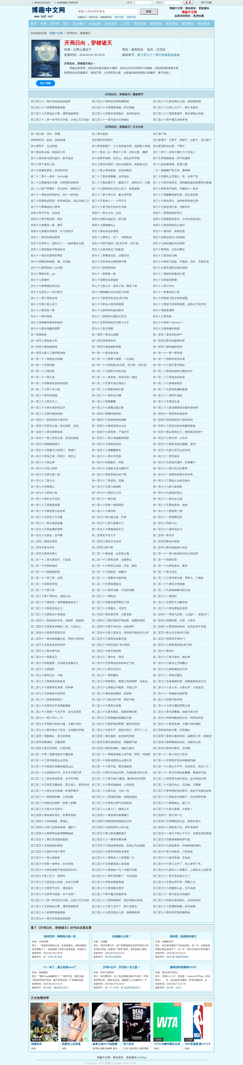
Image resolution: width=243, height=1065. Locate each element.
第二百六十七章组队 (43, 669)
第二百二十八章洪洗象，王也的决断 (113, 590)
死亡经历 (128, 1044)
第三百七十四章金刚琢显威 (108, 882)
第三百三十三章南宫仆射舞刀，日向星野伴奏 (179, 796)
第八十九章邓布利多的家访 (108, 310)
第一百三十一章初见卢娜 (106, 395)
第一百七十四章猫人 (43, 486)
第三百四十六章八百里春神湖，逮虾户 (53, 827)
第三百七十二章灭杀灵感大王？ (171, 876)
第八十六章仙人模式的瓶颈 (108, 304)
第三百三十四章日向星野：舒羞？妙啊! (54, 803)
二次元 (125, 23)
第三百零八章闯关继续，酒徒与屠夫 (113, 748)
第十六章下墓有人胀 (43, 164)
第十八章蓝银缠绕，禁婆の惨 (170, 164)
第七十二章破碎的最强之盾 (169, 273)
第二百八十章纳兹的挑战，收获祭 (112, 693)
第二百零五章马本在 (43, 547)
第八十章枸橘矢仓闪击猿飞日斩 (110, 292)
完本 (66, 23)
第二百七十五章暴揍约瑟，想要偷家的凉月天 (179, 681)
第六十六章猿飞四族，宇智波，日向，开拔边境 (181, 261)
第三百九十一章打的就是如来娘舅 (51, 101)
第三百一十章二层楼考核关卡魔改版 (52, 754)
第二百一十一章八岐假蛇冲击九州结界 (175, 553)
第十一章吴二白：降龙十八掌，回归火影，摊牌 (120, 152)
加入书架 (45, 83)
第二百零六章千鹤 (102, 547)
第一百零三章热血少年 (44, 340)
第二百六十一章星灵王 (44, 657)
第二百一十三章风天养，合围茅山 (112, 559)
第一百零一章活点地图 (105, 334)
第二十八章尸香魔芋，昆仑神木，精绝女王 (56, 188)
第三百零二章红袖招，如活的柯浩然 (113, 736)
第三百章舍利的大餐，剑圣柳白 (171, 730)
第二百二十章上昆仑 (165, 571)
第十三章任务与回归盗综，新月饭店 (52, 158)
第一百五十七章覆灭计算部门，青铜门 (53, 450)
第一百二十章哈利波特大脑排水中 (173, 371)
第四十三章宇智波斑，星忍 (47, 219)
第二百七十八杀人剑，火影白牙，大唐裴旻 (178, 687)
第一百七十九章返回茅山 (167, 492)
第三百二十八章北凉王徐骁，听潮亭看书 (55, 790)
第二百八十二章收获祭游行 (47, 699)
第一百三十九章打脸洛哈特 (47, 413)
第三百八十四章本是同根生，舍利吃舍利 (116, 113)
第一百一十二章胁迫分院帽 (47, 359)
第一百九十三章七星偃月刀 (108, 523)
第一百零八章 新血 (52, 957)
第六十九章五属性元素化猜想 (170, 267)
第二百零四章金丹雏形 (166, 541)
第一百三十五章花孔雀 (166, 401)
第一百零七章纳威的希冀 (106, 346)
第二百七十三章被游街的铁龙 (48, 681)
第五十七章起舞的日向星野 (169, 243)
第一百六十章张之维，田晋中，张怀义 (53, 456)
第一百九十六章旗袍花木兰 (108, 529)
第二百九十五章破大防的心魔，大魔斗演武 (56, 723)
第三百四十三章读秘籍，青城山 (49, 821)
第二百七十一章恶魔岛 (105, 675)
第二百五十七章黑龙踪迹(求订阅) (172, 644)
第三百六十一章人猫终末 (45, 857)
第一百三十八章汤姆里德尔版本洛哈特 (175, 407)
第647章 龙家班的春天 (178, 957)
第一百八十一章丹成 (104, 498)
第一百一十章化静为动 (105, 352)
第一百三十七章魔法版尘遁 (108, 407)
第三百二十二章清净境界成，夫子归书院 (55, 778)
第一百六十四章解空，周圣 (108, 462)
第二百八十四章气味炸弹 (167, 699)
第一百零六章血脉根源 (44, 346)
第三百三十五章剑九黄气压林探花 (112, 803)
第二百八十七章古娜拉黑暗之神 (171, 705)
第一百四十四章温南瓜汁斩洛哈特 (173, 419)
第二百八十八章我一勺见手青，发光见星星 (56, 711)
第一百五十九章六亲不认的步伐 (171, 450)
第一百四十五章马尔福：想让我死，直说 (55, 425)
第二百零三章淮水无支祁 (106, 541)
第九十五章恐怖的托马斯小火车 (110, 322)
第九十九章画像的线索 (166, 328)
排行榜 (54, 23)
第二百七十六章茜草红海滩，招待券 (52, 687)
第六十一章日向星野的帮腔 (47, 255)
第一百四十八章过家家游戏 (47, 432)
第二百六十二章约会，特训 (108, 657)
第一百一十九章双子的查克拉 (109, 371)
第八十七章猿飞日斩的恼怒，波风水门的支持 (179, 304)
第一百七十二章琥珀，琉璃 (108, 480)
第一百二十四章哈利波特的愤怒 (49, 383)
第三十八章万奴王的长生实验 (109, 206)
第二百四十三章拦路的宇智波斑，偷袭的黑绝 (118, 620)
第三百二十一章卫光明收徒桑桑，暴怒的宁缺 (179, 772)
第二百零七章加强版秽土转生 (170, 547)
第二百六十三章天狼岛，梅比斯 (171, 657)
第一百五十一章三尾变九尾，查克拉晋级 (55, 438)
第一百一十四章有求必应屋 (169, 359)
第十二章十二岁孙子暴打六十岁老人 (174, 152)
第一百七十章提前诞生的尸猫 (109, 474)
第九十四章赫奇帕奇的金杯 (47, 322)
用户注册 (206, 2)
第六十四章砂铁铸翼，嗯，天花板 (51, 261)
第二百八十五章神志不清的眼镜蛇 (51, 705)
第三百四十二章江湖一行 (167, 815)
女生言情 (111, 23)
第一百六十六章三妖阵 (44, 468)
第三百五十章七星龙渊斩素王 (109, 833)
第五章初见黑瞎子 (102, 140)
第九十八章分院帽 (102, 328)
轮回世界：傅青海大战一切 (60, 936)
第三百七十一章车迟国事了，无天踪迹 (114, 876)
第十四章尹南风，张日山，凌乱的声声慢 (116, 158)
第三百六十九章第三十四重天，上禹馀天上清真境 (182, 869)
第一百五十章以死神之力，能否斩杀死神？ (178, 432)
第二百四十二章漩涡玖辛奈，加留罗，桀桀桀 (57, 620)
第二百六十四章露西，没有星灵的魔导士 (55, 663)
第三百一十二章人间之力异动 (170, 754)
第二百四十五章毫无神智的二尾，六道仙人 (56, 626)
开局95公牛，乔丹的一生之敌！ (121, 967)
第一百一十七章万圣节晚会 (169, 365)
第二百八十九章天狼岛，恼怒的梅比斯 (114, 711)
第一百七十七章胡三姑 (44, 492)
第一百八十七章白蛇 (104, 511)
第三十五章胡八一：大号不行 (109, 200)
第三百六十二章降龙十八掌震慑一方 (113, 857)
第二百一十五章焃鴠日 (44, 565)
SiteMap (141, 1057)
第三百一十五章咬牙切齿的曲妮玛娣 (174, 760)
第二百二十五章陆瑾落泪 (106, 584)
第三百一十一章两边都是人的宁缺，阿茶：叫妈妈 (121, 754)
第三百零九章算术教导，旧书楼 (171, 748)
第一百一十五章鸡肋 (43, 365)
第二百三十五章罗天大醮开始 (170, 602)
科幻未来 (203, 23)
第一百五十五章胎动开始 (106, 444)
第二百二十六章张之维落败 (169, 584)
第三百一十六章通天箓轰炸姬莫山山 (52, 766)
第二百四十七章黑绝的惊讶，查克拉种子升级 (179, 626)
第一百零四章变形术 (104, 340)
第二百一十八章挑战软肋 (45, 571)
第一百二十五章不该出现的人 (109, 383)
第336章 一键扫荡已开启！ (56, 987)
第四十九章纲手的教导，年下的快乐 (52, 231)
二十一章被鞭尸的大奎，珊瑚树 (171, 170)
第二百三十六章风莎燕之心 (47, 608)
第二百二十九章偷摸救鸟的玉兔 (171, 590)
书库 (43, 23)
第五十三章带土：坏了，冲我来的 (112, 237)
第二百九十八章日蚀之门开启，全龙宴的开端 (57, 730)
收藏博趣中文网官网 (67, 2)
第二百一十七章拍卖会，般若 (170, 565)
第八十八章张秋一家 (43, 310)
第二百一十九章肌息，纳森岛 (109, 571)
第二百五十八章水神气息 (45, 650)
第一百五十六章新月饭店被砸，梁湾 (174, 444)
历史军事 (140, 23)
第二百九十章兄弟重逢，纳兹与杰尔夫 (175, 711)
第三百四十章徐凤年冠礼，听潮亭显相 (53, 815)
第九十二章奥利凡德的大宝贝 (109, 316)
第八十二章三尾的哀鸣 (44, 298)
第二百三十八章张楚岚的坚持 (170, 608)
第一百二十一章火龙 (43, 377)
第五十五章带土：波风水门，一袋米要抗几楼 (57, 243)
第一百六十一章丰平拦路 (106, 456)
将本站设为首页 (42, 2)
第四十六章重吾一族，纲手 (47, 225)
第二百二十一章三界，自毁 (47, 578)
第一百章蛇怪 (39, 334)
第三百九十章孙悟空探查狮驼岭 (110, 101)
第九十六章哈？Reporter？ (168, 322)
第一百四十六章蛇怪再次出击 (109, 425)
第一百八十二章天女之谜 (167, 498)
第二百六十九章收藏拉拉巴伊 (170, 669)
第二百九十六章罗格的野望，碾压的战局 (116, 723)
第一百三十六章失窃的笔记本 (48, 407)
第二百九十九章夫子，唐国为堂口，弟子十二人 (120, 730)
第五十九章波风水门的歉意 (108, 249)
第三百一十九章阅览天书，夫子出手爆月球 (56, 772)
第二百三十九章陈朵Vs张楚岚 (48, 614)
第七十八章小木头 (163, 286)
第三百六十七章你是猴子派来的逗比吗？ (55, 869)
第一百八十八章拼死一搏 (167, 511)
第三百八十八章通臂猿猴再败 (48, 107)
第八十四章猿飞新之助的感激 (170, 298)
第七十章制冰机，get (43, 273)
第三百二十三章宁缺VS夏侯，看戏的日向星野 (119, 778)
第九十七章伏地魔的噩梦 (45, 328)
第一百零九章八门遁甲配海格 (48, 352)
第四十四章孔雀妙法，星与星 (109, 219)
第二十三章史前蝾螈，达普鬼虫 (110, 176)
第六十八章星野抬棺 (104, 267)
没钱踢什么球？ (121, 936)
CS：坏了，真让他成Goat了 (59, 967)
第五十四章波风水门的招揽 (169, 237)
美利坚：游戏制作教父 (183, 936)
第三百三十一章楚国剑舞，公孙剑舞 (52, 796)
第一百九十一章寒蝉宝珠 (167, 517)
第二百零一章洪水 (163, 535)
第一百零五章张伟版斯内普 (169, 340)
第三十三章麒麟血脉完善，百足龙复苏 (175, 194)
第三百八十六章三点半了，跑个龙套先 (175, 107)
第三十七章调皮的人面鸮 (45, 206)
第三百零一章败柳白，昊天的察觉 (51, 736)
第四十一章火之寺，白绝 (106, 213)
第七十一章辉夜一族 (104, 273)
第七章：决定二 (175, 987)
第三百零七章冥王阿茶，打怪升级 (51, 748)
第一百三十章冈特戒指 (44, 395)
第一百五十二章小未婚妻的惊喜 (110, 438)
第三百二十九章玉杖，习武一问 (110, 790)
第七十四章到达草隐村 (105, 279)
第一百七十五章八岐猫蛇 (106, 486)
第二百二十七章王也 (43, 590)
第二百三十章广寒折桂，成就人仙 (51, 596)
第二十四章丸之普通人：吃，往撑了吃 (175, 176)
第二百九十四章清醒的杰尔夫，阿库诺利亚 (178, 717)
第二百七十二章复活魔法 (167, 675)
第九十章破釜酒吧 (163, 310)
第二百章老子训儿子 (104, 535)
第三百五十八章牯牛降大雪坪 (48, 851)
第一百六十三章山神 (43, 462)
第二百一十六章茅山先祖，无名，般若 (114, 565)
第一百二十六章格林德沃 (167, 383)
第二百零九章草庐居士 (44, 553)
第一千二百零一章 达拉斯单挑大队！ (123, 987)
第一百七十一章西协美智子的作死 (173, 474)
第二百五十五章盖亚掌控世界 (48, 644)
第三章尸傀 (159, 133)
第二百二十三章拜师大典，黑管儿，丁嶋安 (178, 578)
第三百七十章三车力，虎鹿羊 (48, 876)
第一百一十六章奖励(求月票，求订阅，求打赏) (119, 365)
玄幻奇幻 (79, 23)
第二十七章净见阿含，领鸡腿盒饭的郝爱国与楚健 (182, 182)
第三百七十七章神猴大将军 (108, 888)
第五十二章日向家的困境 (45, 237)
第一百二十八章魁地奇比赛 (108, 389)
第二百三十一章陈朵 (104, 596)
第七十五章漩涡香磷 (165, 279)
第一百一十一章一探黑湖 (167, 352)
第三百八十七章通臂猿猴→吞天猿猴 (113, 107)
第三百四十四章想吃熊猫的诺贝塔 (112, 821)
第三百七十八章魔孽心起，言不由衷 (174, 888)
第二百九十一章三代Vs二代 (47, 717)
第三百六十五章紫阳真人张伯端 (110, 863)
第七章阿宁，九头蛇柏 (44, 146)
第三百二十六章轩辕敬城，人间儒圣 (113, 784)
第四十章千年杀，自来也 (45, 213)
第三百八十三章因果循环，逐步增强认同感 (178, 113)
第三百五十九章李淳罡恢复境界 (110, 851)
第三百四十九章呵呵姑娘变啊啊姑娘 (52, 833)
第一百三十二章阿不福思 (167, 395)
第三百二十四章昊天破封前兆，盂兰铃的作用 (179, 778)
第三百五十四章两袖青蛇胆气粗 (171, 839)
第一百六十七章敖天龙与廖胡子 (110, 468)
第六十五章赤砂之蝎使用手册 (109, 261)
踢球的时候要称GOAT (183, 967)
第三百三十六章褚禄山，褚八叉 (171, 803)
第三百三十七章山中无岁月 (47, 809)
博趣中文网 (49, 12)
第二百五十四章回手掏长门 (169, 638)
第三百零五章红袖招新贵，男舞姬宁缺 (114, 742)
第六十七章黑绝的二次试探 (47, 267)
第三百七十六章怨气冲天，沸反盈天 (52, 888)
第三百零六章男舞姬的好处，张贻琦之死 (177, 742)
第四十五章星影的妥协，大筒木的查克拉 (177, 219)
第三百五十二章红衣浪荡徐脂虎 (49, 839)
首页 (33, 23)
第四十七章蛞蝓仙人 (104, 225)
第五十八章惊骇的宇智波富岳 (48, 249)
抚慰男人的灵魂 (71, 1044)
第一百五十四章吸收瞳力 (45, 444)
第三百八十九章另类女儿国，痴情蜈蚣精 (177, 101)
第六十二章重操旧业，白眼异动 (110, 255)
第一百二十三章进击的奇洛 (169, 377)
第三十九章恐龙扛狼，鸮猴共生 (171, 206)
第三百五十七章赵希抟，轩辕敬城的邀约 (177, 845)
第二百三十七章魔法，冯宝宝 (109, 608)
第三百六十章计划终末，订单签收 (173, 851)
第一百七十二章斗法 (43, 480)
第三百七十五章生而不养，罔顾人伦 (174, 882)
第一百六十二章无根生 (166, 456)
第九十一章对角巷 (41, 316)
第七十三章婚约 (40, 279)
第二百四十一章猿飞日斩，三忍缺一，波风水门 (181, 614)
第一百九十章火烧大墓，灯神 (109, 517)
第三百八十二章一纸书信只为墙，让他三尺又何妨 (60, 119)
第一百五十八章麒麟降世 (106, 450)
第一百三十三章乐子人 (44, 401)
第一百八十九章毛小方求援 (47, 517)
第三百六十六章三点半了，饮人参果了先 (177, 863)
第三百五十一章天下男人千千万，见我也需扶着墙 (182, 833)
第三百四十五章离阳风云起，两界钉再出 (177, 821)
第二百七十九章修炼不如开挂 (48, 693)
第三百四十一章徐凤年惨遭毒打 (110, 815)
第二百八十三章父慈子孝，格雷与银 (113, 699)
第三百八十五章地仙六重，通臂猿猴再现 (55, 113)
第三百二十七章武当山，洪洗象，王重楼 (177, 784)
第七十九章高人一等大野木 (47, 292)
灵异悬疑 (172, 23)
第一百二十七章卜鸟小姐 (45, 389)
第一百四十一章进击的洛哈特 (170, 413)
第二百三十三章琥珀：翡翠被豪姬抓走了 (55, 602)
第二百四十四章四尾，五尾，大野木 (174, 620)
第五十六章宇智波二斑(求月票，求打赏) (115, 243)
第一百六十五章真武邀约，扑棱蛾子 (174, 462)
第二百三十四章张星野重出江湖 (110, 602)
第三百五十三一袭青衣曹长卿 (109, 839)
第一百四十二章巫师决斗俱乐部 (49, 419)
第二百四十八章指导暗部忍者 (48, 632)
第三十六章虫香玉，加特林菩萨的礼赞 (175, 200)
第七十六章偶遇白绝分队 (45, 286)
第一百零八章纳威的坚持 (167, 346)
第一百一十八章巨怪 (43, 371)
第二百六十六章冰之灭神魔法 (170, 663)
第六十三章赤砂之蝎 (165, 255)
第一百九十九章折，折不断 (47, 535)
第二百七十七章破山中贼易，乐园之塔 (114, 687)
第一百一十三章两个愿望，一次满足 (113, 359)
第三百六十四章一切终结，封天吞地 (52, 863)
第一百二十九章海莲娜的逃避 (170, 389)
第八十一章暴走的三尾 (166, 292)
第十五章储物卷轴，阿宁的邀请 (171, 158)
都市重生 (187, 23)
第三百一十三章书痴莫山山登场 (49, 760)
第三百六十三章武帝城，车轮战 (171, 857)
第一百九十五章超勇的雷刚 (47, 529)
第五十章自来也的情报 (105, 231)
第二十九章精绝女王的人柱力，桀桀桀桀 (116, 188)
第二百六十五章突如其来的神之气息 (113, 663)
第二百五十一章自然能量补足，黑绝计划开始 (57, 638)
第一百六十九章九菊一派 (45, 474)
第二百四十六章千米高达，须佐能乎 (113, 626)
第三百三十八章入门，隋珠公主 (110, 809)
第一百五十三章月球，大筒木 (170, 438)
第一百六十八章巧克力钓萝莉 (170, 468)
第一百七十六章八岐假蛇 (167, 486)
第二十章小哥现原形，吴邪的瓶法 (112, 170)
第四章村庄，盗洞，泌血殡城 (48, 140)
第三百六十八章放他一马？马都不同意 (114, 869)
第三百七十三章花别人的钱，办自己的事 (55, 882)
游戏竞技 (156, 23)
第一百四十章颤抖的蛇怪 (106, 413)
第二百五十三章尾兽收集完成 (109, 638)
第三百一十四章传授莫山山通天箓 (112, 760)
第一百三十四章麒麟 (104, 401)
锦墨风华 (36, 1044)
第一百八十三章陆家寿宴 (45, 505)
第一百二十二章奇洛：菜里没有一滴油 (114, 377)
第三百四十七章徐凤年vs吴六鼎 (110, 827)
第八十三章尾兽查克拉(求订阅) (110, 298)
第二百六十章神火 (163, 650)
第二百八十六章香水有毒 (106, 705)
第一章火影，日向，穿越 (45, 133)
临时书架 (119, 17)
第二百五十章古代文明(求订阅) (171, 632)
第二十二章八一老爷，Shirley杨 (49, 176)
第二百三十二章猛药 (165, 596)
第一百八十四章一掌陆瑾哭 (108, 505)
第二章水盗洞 (100, 133)
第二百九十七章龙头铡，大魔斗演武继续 (177, 723)
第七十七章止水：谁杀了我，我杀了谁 (114, 286)
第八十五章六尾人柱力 (44, 304)
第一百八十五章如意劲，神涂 (170, 505)
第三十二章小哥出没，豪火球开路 (112, 194)
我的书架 (131, 17)
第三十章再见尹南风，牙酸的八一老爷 (175, 188)
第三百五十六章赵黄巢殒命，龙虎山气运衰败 (118, 845)
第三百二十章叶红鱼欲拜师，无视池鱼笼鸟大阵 (120, 772)
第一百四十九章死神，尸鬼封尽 (110, 432)
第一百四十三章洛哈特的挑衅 (109, 419)
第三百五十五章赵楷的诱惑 (47, 845)
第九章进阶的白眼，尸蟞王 (169, 146)
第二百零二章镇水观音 (44, 541)
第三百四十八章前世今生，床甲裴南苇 (175, 827)
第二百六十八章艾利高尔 (106, 669)
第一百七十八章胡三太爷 (106, 492)
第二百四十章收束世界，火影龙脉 (112, 614)
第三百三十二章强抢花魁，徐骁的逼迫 (114, 796)
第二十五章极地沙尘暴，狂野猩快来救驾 (55, 182)
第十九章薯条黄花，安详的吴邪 (49, 170)
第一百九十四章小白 (165, 523)
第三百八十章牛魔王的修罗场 (170, 119)
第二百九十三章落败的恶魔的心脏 (112, 717)
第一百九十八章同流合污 (167, 529)
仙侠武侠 (95, 23)
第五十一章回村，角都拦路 (169, 231)
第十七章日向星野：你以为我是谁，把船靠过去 (120, 164)
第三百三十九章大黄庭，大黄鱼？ (173, 809)
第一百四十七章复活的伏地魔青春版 (174, 425)
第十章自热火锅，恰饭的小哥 (48, 152)
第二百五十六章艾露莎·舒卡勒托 (111, 644)
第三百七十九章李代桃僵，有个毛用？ (53, 894)
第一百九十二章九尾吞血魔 (47, 523)
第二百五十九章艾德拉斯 (106, 650)
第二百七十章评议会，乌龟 (47, 675)
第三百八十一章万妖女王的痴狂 (110, 119)
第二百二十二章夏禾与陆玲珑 (109, 578)
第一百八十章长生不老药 (45, 498)
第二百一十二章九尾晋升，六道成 (51, 559)
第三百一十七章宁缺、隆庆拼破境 (112, 766)
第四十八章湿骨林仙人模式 (169, 225)
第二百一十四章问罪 (165, 559)
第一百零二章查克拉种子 (167, 334)
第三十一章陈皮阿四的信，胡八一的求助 (55, 194)
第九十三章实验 (162, 316)
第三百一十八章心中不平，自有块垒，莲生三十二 (182, 766)
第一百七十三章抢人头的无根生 (171, 480)
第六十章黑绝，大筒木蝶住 (169, 249)
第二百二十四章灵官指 (44, 584)
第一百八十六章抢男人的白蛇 (48, 511)
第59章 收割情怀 (113, 957)
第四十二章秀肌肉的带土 (167, 213)
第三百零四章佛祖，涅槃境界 (48, 742)
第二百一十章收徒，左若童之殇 (110, 553)
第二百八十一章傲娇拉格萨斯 (170, 693)
